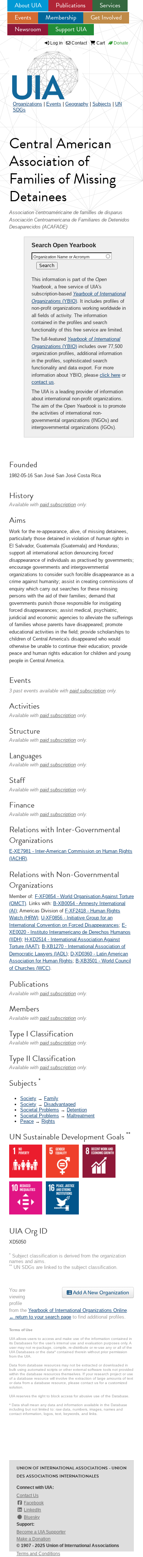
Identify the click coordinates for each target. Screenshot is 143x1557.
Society (28, 1098)
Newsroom (28, 29)
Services (110, 5)
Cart (100, 43)
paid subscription (58, 504)
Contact (78, 43)
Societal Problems (39, 1110)
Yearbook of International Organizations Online (77, 1310)
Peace (27, 1121)
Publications (70, 5)
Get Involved (106, 17)
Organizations (27, 104)
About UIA (28, 5)
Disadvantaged (60, 1104)
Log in (56, 43)
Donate (120, 43)
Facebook (34, 1502)
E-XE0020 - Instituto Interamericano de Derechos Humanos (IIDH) (70, 932)
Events (23, 17)
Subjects (101, 104)
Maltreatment (81, 1115)
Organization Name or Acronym (61, 257)
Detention (77, 1110)
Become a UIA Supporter (41, 1532)
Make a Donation (33, 1539)
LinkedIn (32, 1509)
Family (51, 1098)
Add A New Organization (100, 1292)
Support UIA (71, 29)
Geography (76, 104)
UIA (36, 71)
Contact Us (27, 1495)
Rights (48, 1121)
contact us (43, 382)
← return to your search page (40, 1317)
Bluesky (32, 1517)
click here (110, 375)
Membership (60, 17)
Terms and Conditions (38, 1553)
